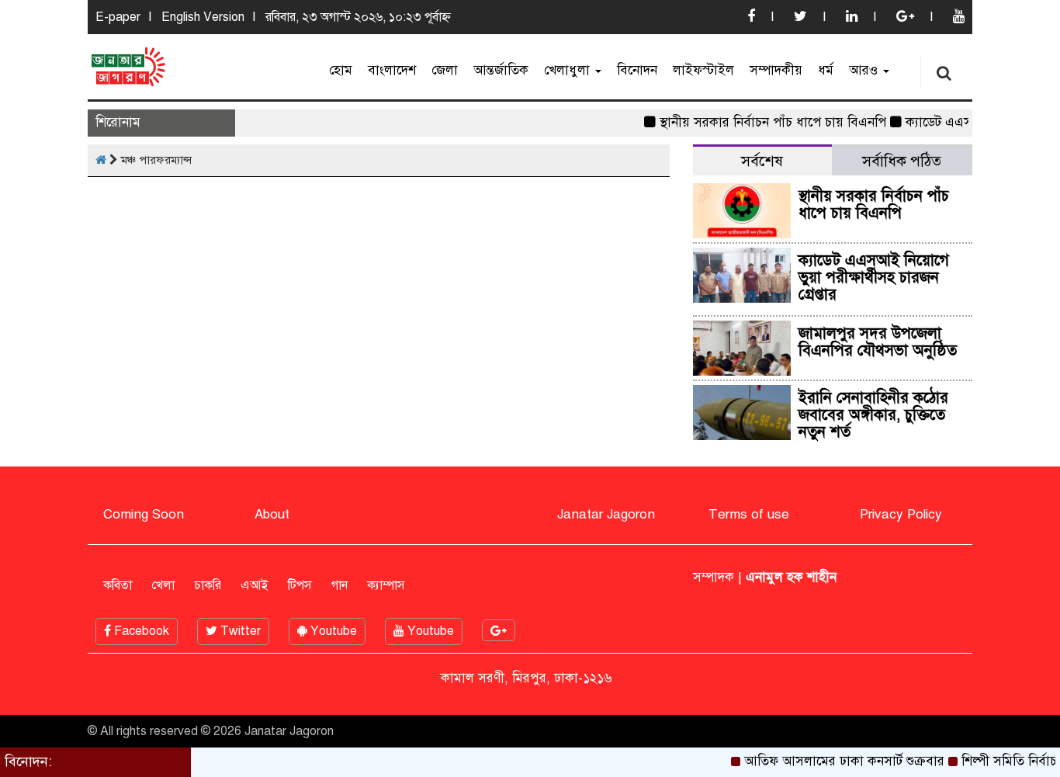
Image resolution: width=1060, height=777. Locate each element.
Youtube (332, 631)
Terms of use (748, 514)
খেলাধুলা (569, 70)
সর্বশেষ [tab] (762, 161)
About (272, 514)
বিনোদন (637, 70)
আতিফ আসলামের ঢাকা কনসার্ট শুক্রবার (836, 761)
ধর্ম (825, 70)
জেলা (444, 70)
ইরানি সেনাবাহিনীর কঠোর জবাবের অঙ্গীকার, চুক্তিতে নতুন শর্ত (873, 415)
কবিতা (117, 585)
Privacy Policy (901, 514)
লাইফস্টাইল (703, 70)
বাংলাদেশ (392, 70)
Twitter (239, 631)
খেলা (163, 585)
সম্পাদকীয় (776, 70)
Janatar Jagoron (606, 514)
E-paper (117, 17)
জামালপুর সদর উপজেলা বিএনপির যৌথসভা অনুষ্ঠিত (877, 342)
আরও (865, 70)
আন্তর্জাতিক (500, 70)
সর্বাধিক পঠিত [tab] (901, 161)
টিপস (300, 585)
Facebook (140, 631)
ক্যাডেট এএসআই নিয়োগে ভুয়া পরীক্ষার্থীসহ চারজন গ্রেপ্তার (873, 277)
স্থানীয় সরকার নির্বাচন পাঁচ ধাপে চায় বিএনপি (765, 122)
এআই (254, 585)
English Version (202, 17)
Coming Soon (143, 514)
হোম (340, 70)
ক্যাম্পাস (386, 585)
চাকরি (207, 585)
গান (339, 585)
